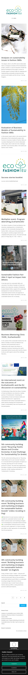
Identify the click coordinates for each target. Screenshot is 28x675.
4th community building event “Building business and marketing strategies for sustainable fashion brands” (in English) (12, 565)
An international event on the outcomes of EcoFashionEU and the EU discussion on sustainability (14, 384)
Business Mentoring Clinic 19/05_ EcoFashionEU (13, 335)
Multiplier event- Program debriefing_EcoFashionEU (13, 220)
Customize (14, 667)
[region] (14, 662)
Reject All (14, 671)
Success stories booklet (12, 177)
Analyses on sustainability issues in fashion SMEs (13, 58)
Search (3, 603)
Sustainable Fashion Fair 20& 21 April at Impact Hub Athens (13, 277)
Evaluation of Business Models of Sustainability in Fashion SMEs (13, 130)
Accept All (14, 663)
